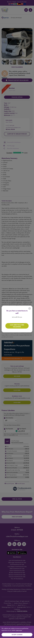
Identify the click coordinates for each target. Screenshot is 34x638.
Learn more (19, 630)
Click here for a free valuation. (17, 326)
